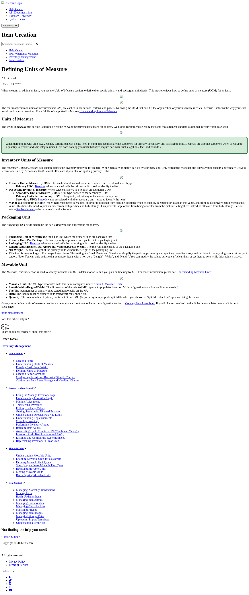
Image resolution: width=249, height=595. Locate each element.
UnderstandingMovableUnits (193, 272)
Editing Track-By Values (30, 408)
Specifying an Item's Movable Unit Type (39, 465)
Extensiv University (20, 15)
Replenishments (25, 209)
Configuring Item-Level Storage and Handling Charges (47, 380)
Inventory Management (22, 56)
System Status (17, 19)
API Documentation (20, 12)
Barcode (40, 186)
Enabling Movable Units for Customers (38, 458)
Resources (9, 25)
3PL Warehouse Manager (23, 53)
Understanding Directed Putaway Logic (39, 414)
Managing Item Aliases (29, 499)
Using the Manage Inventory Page (35, 395)
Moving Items (24, 493)
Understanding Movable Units (33, 455)
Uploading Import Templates (32, 519)
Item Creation (16, 60)
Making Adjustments (28, 401)
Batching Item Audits (28, 427)
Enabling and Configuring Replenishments (40, 437)
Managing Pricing (26, 509)
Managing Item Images (29, 512)
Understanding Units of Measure (35, 364)
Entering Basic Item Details (32, 367)
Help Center (16, 9)
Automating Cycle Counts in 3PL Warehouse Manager (47, 431)
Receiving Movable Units (31, 468)
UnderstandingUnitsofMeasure (98, 111)
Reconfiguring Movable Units (33, 475)
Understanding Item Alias (30, 522)
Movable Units (16, 448)
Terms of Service (18, 564)
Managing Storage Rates (30, 516)
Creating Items (24, 360)
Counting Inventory (27, 421)
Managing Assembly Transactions (35, 489)
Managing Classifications (30, 506)
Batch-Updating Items (28, 496)
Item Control (15, 482)
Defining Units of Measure (31, 370)
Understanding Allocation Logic (34, 398)
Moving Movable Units (29, 471)
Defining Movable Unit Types (33, 462)
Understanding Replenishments (34, 418)
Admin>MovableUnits (108, 284)
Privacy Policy (17, 561)
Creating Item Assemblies (30, 373)
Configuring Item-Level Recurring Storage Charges (45, 377)
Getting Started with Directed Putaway (38, 411)
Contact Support (10, 536)
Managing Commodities (30, 503)
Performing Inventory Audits (32, 424)
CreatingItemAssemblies (140, 303)
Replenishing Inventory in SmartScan (37, 440)
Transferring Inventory (29, 404)
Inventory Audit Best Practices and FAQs (40, 434)
